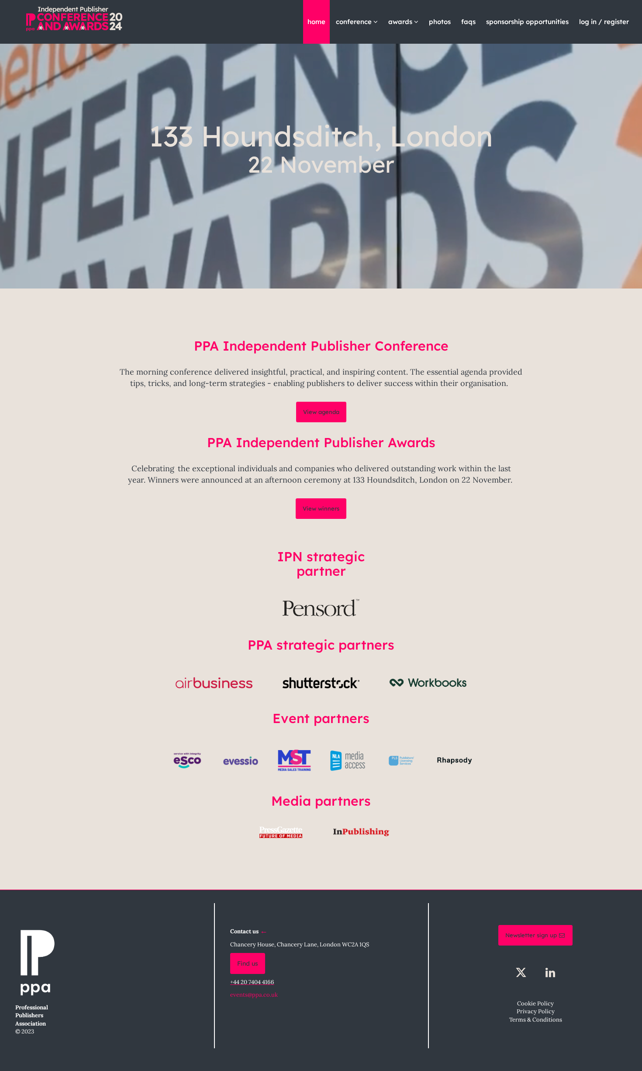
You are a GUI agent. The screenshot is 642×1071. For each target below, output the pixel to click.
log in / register (604, 21)
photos (440, 21)
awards (401, 21)
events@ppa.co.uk (254, 994)
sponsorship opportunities (527, 21)
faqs (468, 21)
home (316, 21)
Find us (247, 963)
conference (354, 21)
